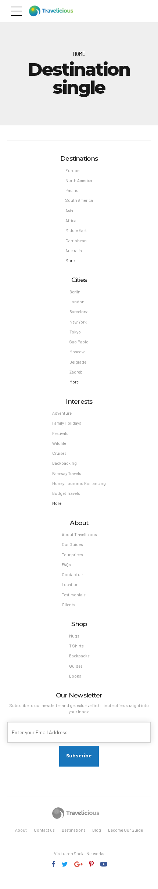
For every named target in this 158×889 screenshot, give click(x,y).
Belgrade (77, 362)
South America (79, 200)
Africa (70, 220)
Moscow (77, 351)
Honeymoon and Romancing (79, 483)
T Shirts (76, 645)
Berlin (74, 291)
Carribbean (76, 240)
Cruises (59, 453)
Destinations (73, 830)
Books (75, 676)
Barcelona (79, 311)
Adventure (62, 413)
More (70, 260)
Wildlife (59, 443)
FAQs (66, 564)
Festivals (60, 433)
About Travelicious (79, 534)
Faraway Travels (66, 473)
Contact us (72, 574)
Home (79, 53)
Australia (73, 250)
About (21, 830)
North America (78, 180)
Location (70, 584)
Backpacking (64, 463)
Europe (72, 170)
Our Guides (72, 544)
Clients (68, 604)
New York (78, 321)
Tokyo (75, 331)
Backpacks (79, 655)
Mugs (74, 635)
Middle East (76, 230)
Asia (69, 210)
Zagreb (76, 371)
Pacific (71, 190)
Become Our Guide (125, 830)
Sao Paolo (79, 341)
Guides (75, 666)
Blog (96, 830)
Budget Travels (66, 493)
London (77, 301)
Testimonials (73, 594)
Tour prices (72, 554)
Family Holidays (66, 423)
